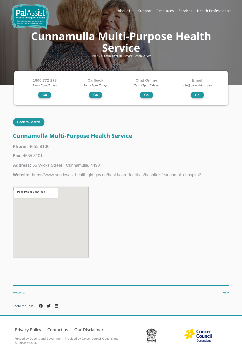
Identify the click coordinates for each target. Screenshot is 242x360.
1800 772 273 (45, 80)
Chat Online (146, 80)
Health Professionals (214, 10)
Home (94, 56)
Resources (165, 10)
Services (185, 10)
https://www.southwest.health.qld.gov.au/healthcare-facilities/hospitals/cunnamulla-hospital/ (107, 174)
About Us (125, 10)
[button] (41, 306)
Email (197, 80)
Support (145, 10)
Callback (96, 80)
